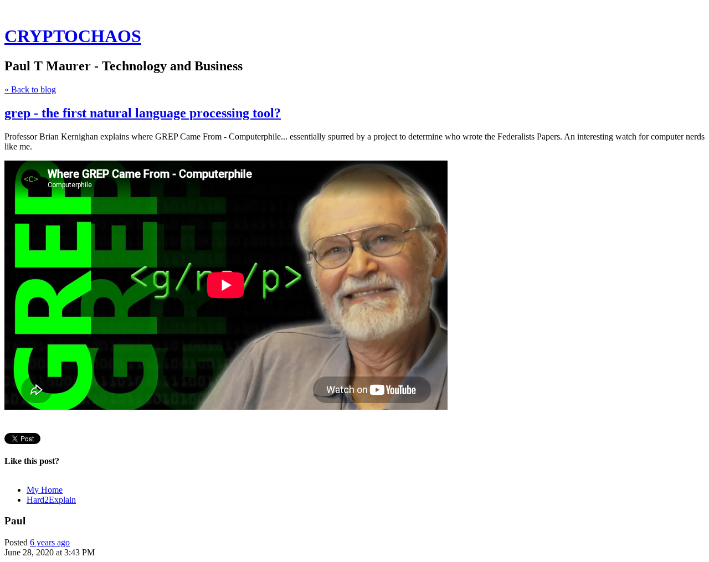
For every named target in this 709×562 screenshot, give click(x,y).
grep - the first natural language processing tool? (142, 113)
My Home (45, 489)
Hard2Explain (51, 499)
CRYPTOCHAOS (72, 36)
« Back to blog (30, 89)
